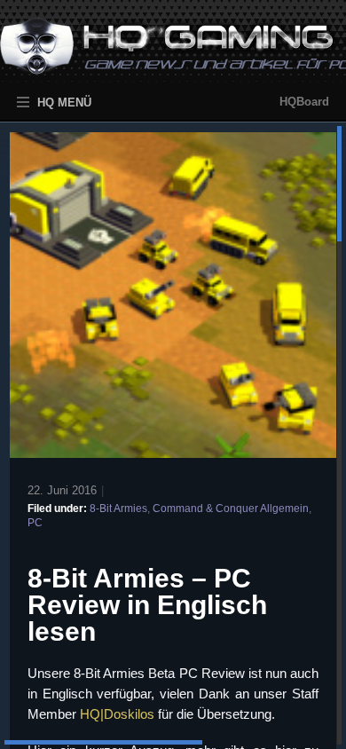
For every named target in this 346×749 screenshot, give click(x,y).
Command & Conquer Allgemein (231, 508)
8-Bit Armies (118, 508)
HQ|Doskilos (117, 713)
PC (35, 522)
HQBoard (304, 101)
